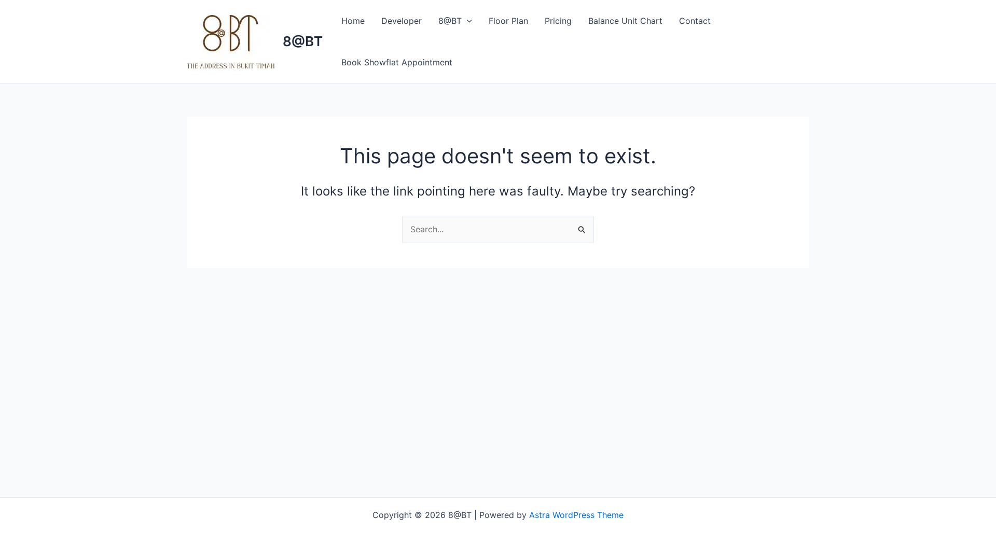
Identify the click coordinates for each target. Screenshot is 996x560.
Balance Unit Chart (625, 21)
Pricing (558, 21)
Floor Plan (508, 21)
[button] (467, 20)
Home (353, 21)
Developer (401, 21)
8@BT (303, 41)
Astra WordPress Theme (576, 515)
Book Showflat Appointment (396, 62)
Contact (695, 21)
